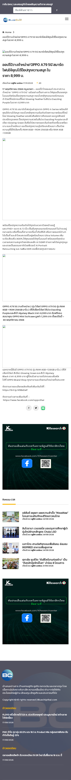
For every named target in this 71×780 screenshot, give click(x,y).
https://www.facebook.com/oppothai (23, 400)
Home (8, 32)
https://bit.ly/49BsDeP (15, 390)
